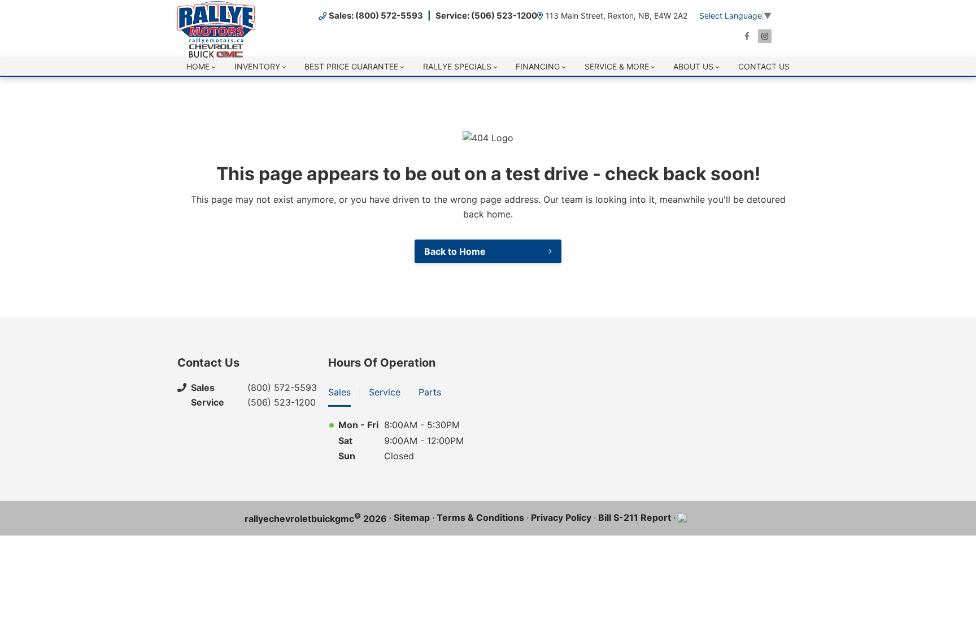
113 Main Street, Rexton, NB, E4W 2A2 (616, 15)
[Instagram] (765, 36)
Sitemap (412, 517)
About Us (693, 66)
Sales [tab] (339, 392)
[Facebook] (746, 36)
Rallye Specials (457, 66)
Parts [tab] (430, 392)
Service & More (617, 66)
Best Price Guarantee (351, 66)
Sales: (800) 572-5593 (376, 15)
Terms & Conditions (480, 517)
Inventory (257, 66)
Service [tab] (384, 392)
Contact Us (764, 66)
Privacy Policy (561, 517)
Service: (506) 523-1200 (486, 15)
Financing (538, 66)
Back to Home (455, 251)
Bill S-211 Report (634, 517)
